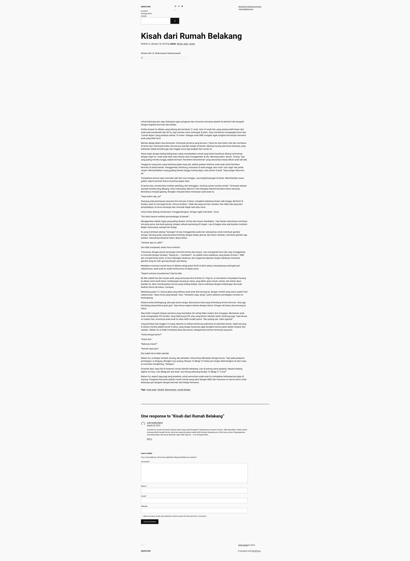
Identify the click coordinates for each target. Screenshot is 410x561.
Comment (145, 462)
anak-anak (151, 389)
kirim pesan (243, 545)
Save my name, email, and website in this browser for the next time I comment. (175, 516)
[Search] (174, 21)
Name (144, 486)
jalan (186, 44)
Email (144, 496)
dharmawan (170, 389)
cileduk (160, 389)
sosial (192, 44)
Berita (180, 44)
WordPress (256, 551)
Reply (149, 439)
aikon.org (146, 7)
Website (144, 506)
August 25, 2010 (153, 425)
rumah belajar (183, 389)
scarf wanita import (155, 423)
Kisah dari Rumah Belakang (191, 36)
